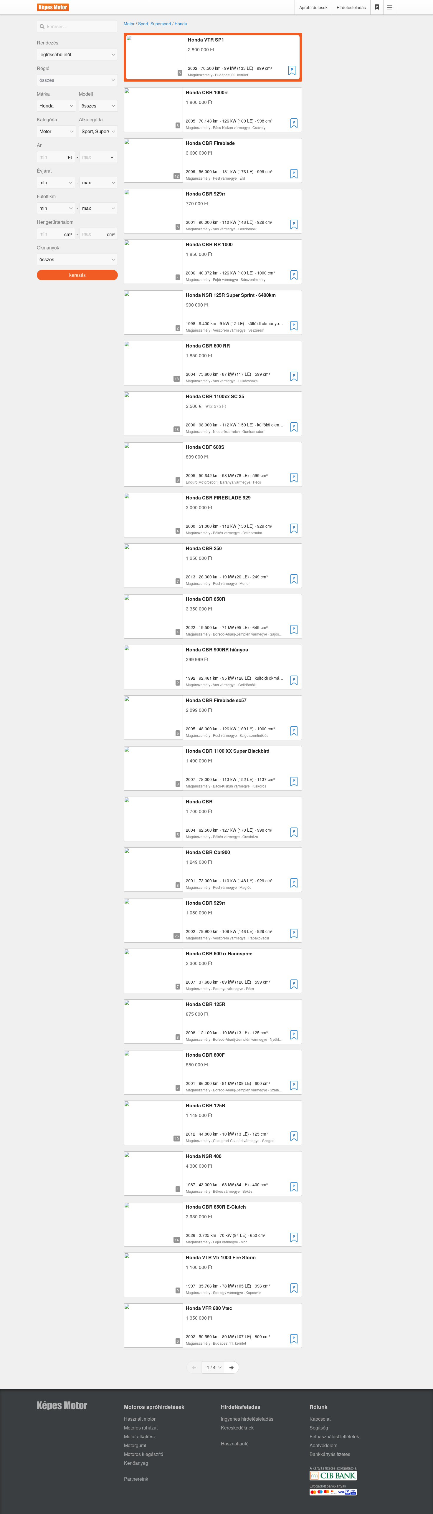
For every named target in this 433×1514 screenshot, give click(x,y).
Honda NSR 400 (204, 1156)
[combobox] (77, 80)
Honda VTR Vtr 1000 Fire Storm (221, 1257)
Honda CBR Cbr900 (208, 852)
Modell (86, 93)
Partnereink (136, 1478)
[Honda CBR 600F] (153, 1090)
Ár (39, 145)
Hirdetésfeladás (351, 7)
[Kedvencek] (377, 7)
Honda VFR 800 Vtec (209, 1308)
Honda (181, 24)
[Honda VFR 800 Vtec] (153, 1344)
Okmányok (48, 247)
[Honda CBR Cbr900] (153, 888)
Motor (129, 24)
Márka (43, 93)
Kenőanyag (136, 1463)
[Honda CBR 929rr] (153, 229)
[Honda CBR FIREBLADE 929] (153, 533)
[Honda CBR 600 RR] (153, 381)
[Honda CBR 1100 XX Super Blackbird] (153, 786)
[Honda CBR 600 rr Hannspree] (153, 989)
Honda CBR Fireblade (210, 143)
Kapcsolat (320, 1418)
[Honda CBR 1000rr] (153, 128)
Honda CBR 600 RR (208, 345)
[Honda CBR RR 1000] (153, 280)
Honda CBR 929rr (205, 193)
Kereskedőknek (237, 1427)
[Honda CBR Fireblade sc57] (153, 736)
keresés (77, 275)
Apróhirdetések (313, 7)
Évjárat (44, 170)
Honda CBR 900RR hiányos (217, 649)
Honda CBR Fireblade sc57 (216, 700)
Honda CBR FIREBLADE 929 (218, 497)
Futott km (46, 196)
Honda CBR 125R (205, 1004)
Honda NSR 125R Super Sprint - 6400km (231, 295)
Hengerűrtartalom (55, 222)
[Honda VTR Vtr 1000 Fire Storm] (153, 1293)
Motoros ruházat (141, 1427)
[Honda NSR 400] (153, 1192)
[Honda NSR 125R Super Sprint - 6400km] (153, 330)
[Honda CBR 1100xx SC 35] (153, 432)
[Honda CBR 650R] (153, 634)
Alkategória (91, 119)
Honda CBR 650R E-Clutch (216, 1206)
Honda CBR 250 (204, 548)
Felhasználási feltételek (334, 1436)
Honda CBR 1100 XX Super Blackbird (228, 750)
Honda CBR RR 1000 (209, 244)
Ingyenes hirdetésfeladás (247, 1418)
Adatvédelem (323, 1445)
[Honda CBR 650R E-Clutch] (153, 1242)
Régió (43, 68)
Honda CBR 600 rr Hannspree (219, 953)
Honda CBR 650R (205, 598)
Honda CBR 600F (205, 1054)
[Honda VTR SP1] (155, 75)
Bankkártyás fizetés (330, 1454)
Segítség (319, 1427)
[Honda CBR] (153, 837)
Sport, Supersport (154, 24)
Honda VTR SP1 (206, 39)
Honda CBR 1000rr (207, 92)
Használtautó (235, 1443)
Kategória (47, 119)
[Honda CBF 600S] (153, 482)
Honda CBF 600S (205, 447)
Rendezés (47, 42)
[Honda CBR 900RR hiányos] (153, 685)
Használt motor (140, 1418)
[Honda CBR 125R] (153, 1040)
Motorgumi (135, 1445)
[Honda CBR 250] (153, 584)
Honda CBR (199, 801)
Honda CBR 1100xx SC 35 (215, 396)
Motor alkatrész (140, 1436)
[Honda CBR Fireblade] (153, 179)
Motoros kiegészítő (143, 1454)
